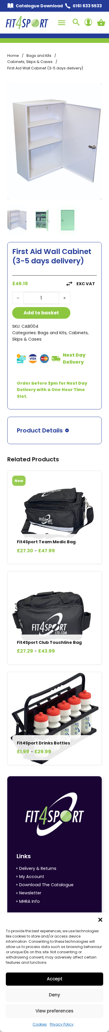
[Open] (61, 22)
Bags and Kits (38, 55)
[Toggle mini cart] (101, 22)
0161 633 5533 (87, 6)
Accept (54, 979)
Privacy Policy (62, 1024)
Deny (54, 995)
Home (13, 55)
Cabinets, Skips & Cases (30, 61)
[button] (100, 920)
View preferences (54, 1011)
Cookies (40, 1024)
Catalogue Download (39, 6)
